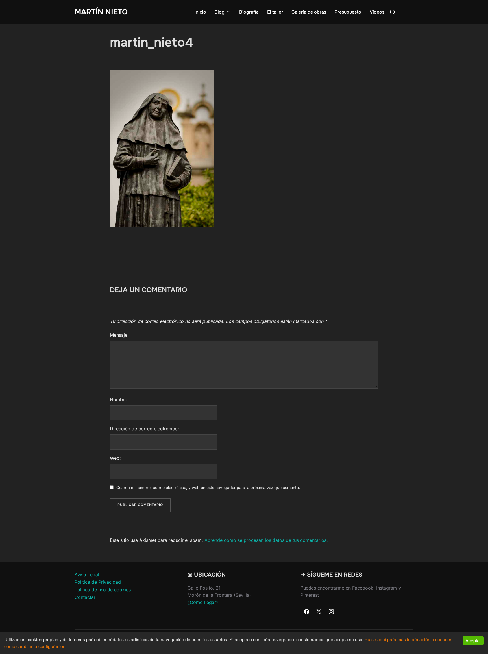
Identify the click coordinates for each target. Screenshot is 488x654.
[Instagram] (331, 612)
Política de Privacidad (98, 582)
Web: (115, 458)
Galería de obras (308, 12)
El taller (275, 12)
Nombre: (119, 399)
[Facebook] (306, 612)
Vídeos (377, 12)
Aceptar (473, 640)
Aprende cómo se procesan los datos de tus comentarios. (266, 540)
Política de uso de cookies (103, 589)
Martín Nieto (101, 12)
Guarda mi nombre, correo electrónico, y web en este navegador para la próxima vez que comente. (208, 487)
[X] (319, 612)
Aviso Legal (87, 574)
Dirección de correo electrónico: (144, 428)
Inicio (200, 12)
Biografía (249, 12)
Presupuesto (348, 12)
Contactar (85, 597)
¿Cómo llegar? (203, 602)
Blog (220, 12)
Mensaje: (119, 335)
